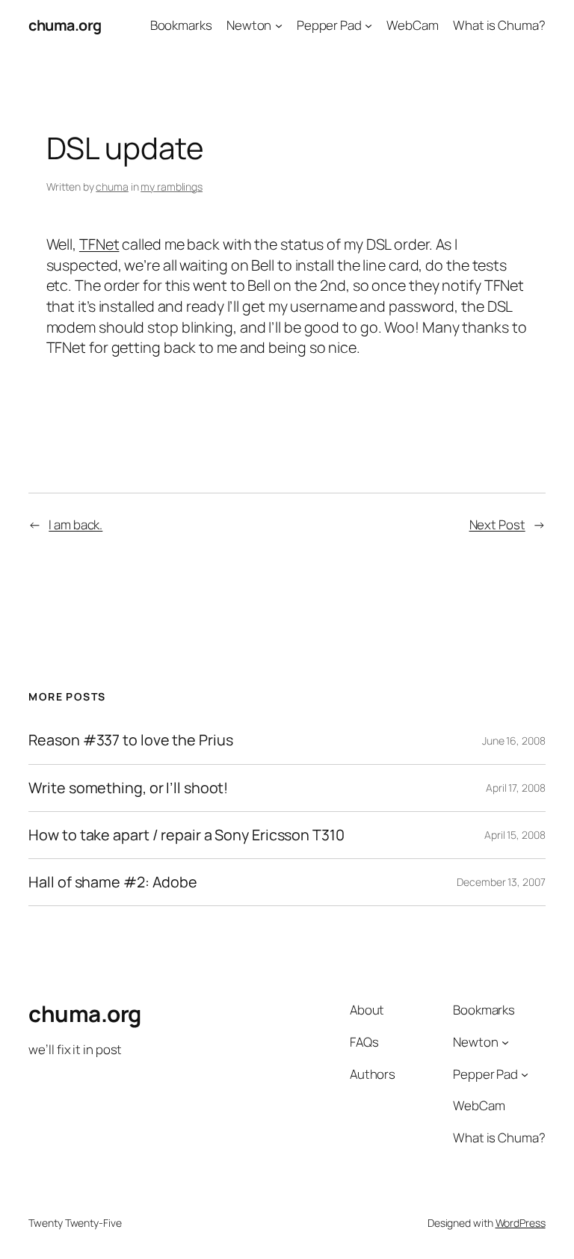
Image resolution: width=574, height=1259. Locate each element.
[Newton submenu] (279, 25)
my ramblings (172, 186)
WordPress (521, 1223)
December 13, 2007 (501, 882)
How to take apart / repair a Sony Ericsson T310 (186, 835)
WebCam (412, 25)
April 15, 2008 (515, 835)
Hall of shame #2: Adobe (112, 882)
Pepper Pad (329, 25)
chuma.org (65, 25)
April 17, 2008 (516, 788)
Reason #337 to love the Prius (130, 740)
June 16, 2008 (514, 740)
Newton (248, 25)
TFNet (99, 244)
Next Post (497, 524)
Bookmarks (181, 25)
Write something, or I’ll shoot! (128, 788)
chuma (112, 186)
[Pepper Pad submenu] (368, 25)
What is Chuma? (499, 25)
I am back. (75, 524)
